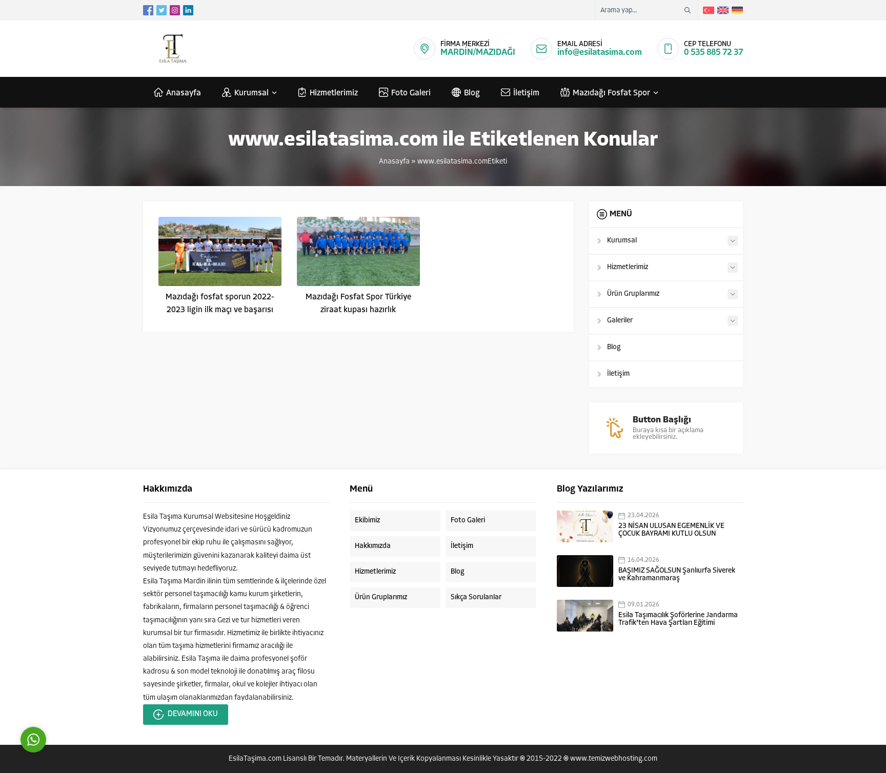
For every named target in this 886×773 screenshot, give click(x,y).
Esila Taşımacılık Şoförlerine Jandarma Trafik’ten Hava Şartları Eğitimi (678, 619)
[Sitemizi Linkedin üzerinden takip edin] (188, 10)
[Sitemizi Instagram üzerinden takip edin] (175, 10)
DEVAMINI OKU (193, 714)
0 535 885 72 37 (713, 52)
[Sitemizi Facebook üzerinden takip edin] (148, 10)
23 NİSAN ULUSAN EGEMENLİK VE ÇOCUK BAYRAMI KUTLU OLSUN (671, 530)
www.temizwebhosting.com (613, 759)
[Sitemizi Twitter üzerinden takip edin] (161, 10)
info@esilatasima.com (599, 52)
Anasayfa (394, 162)
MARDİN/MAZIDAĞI (477, 52)
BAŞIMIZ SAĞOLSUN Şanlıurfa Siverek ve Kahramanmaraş (676, 574)
